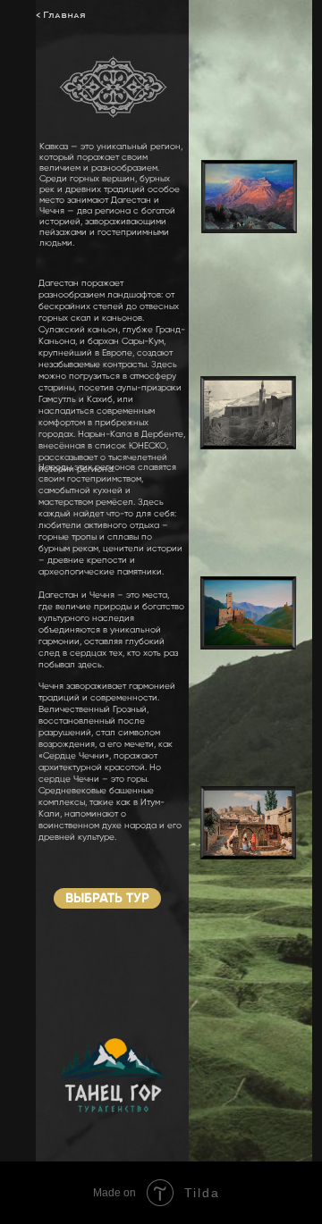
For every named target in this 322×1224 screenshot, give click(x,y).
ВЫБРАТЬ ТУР (107, 898)
